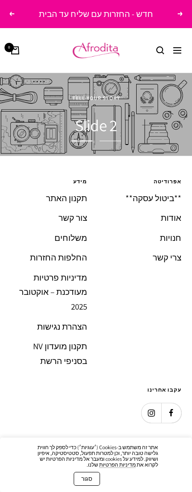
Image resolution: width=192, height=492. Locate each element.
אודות (171, 217)
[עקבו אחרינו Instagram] (151, 413)
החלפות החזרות (58, 257)
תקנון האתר (66, 198)
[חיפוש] (160, 50)
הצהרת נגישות (62, 326)
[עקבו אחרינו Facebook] (171, 413)
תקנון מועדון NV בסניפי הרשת (60, 353)
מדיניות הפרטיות (117, 464)
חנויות (170, 237)
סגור (86, 479)
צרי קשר (167, 257)
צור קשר (72, 217)
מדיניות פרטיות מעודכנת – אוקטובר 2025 (53, 292)
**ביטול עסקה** (153, 198)
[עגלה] (15, 50)
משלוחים (70, 237)
